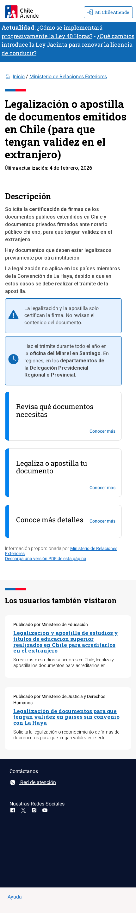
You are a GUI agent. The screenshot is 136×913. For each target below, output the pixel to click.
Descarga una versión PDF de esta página (45, 558)
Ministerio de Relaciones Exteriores (68, 76)
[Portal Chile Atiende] (21, 11)
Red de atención (37, 782)
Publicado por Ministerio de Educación (50, 624)
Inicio (19, 76)
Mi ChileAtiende (112, 12)
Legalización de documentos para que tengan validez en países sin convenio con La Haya (66, 716)
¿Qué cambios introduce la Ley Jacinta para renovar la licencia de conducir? (68, 44)
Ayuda (15, 897)
